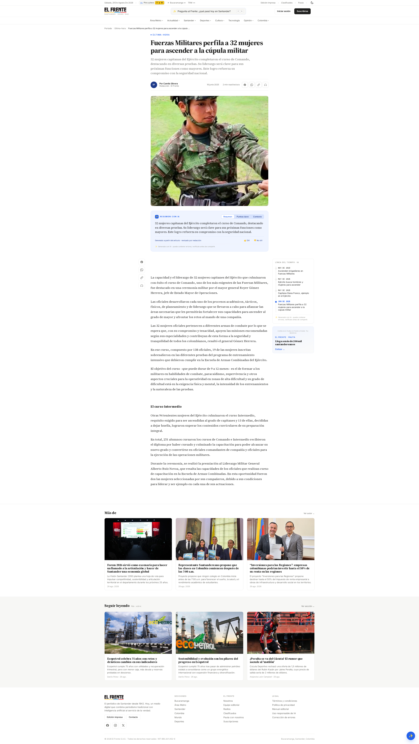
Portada (108, 28)
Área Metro (156, 20)
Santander (190, 20)
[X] (123, 725)
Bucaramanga (181, 701)
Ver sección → (308, 606)
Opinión (248, 20)
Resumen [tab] (227, 216)
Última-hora (120, 28)
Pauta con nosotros (233, 717)
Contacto (133, 717)
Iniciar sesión (284, 11)
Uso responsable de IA (284, 713)
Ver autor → (309, 513)
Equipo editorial (231, 705)
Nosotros (228, 701)
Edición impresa (268, 3)
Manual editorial (280, 709)
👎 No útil (258, 240)
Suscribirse (302, 11)
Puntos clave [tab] (243, 216)
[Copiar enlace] (259, 85)
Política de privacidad (283, 705)
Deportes (205, 20)
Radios (226, 709)
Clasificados (286, 3)
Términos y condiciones (284, 701)
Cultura (219, 20)
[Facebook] (107, 725)
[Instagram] (115, 725)
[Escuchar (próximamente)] (265, 85)
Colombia (263, 20)
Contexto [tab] (257, 216)
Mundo (178, 717)
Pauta (301, 3)
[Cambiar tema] (312, 2)
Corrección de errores (283, 717)
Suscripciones (230, 721)
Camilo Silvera (170, 83)
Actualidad (173, 20)
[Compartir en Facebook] (245, 85)
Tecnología (234, 20)
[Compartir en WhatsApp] (252, 85)
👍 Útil (247, 240)
